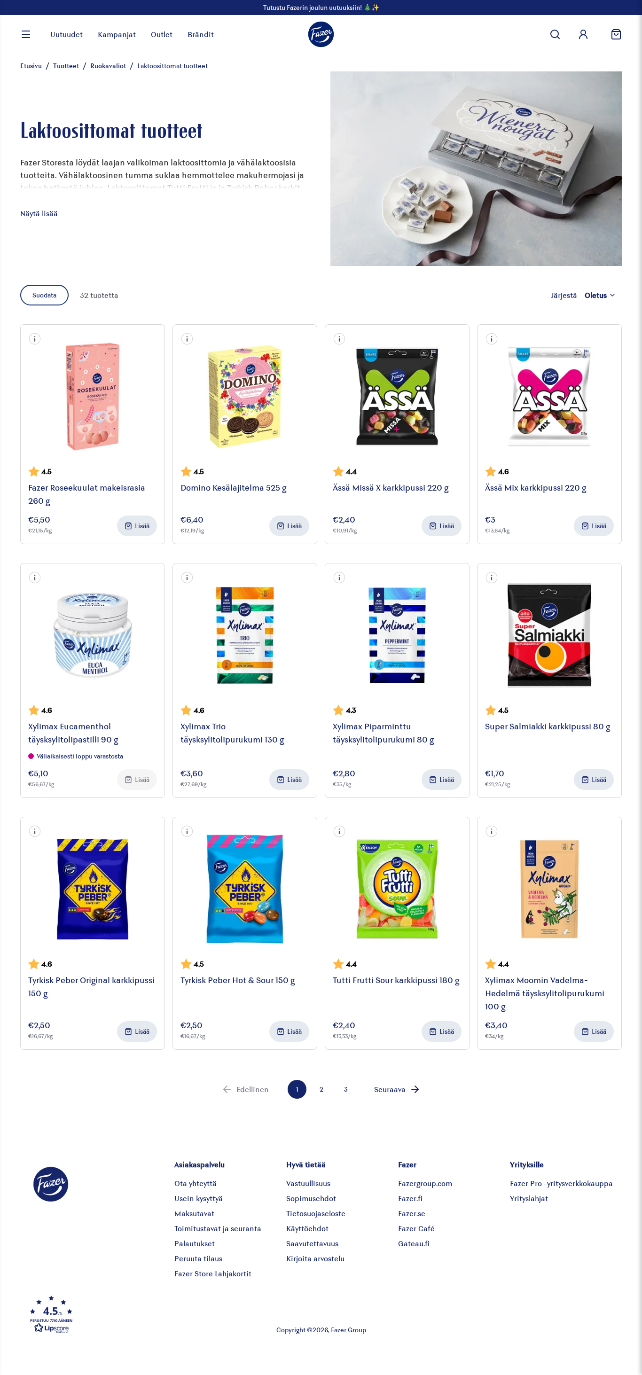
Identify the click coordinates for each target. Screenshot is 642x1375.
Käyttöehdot (307, 1228)
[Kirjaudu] (583, 34)
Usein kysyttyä (198, 1198)
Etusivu (31, 66)
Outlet (161, 34)
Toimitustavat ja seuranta (217, 1228)
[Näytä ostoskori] (612, 34)
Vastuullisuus (308, 1183)
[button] (34, 338)
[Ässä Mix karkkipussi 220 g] (549, 396)
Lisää (142, 526)
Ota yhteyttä (195, 1183)
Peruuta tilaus (198, 1258)
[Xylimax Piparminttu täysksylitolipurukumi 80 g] (397, 635)
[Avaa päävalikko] (25, 34)
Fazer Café (416, 1228)
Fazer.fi (410, 1198)
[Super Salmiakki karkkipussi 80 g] (549, 635)
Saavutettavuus (312, 1243)
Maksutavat (194, 1213)
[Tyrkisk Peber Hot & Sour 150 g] (244, 889)
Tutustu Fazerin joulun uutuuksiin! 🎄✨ (321, 7)
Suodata (44, 295)
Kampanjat (117, 34)
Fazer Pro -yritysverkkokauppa (561, 1183)
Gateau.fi (414, 1243)
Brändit (201, 34)
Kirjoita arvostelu (315, 1258)
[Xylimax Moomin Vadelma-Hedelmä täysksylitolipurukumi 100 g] (549, 889)
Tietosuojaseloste (315, 1213)
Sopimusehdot (311, 1198)
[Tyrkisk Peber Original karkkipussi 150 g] (92, 889)
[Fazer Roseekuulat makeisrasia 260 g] (92, 396)
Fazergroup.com (425, 1183)
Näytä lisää (39, 213)
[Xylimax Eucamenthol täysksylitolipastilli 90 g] (92, 635)
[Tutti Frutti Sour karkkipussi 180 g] (397, 889)
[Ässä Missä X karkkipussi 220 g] (397, 396)
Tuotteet (66, 66)
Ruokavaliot (108, 66)
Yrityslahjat (529, 1198)
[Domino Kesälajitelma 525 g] (244, 396)
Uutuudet (66, 34)
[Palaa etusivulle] (321, 34)
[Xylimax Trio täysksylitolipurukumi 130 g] (244, 635)
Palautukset (194, 1243)
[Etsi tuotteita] (555, 34)
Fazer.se (411, 1213)
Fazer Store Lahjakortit (212, 1273)
